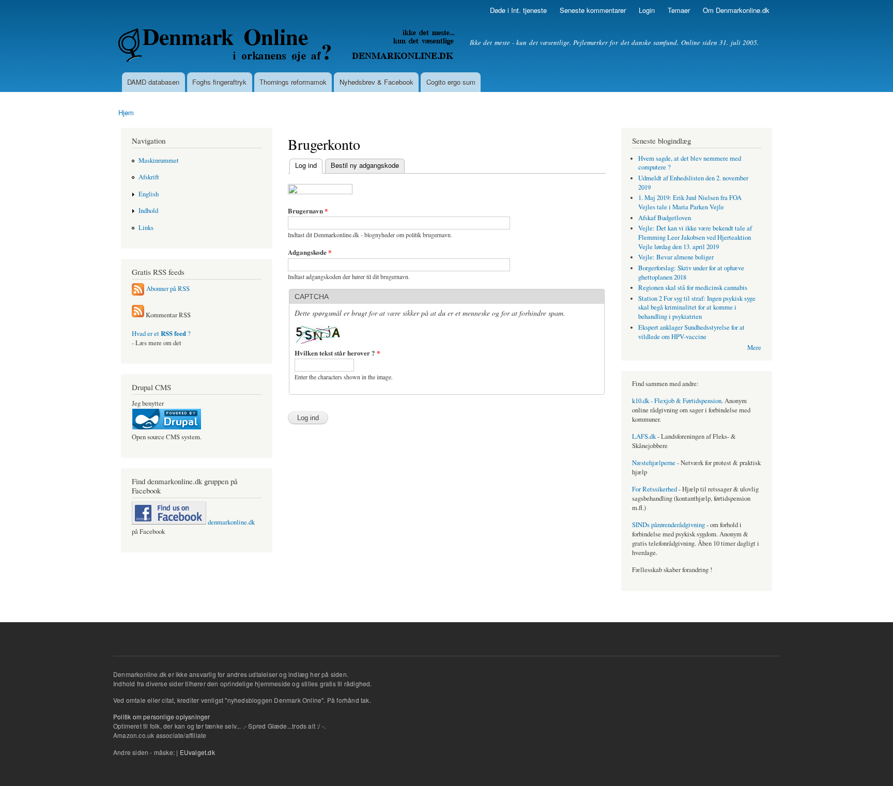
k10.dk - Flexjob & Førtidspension (676, 400)
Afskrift (148, 177)
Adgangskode (310, 252)
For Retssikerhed (654, 489)
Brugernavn (308, 210)
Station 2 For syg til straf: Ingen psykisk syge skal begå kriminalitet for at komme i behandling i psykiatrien (697, 307)
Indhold (148, 210)
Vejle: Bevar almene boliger (676, 257)
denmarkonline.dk (230, 522)
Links (145, 227)
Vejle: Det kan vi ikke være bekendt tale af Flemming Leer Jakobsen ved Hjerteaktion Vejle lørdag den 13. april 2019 (695, 237)
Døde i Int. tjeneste (518, 10)
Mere (754, 347)
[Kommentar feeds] (138, 315)
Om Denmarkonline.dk (736, 10)
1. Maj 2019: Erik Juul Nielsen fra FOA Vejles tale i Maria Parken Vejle (690, 202)
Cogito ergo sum (450, 82)
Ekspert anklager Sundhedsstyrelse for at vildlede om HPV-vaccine (691, 332)
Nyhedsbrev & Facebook (376, 82)
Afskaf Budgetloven (664, 217)
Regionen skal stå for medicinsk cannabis (692, 287)
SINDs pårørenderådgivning (668, 524)
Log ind (303, 165)
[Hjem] (287, 46)
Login (647, 10)
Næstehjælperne (653, 462)
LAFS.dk (644, 436)
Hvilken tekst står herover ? (337, 353)
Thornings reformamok (293, 82)
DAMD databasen (153, 82)
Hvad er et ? (161, 333)
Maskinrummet (158, 160)
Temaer (679, 10)
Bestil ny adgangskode (365, 165)
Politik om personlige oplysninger (161, 716)
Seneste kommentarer (593, 10)
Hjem (126, 112)
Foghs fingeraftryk (219, 82)
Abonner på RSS (168, 288)
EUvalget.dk (197, 752)
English (148, 194)
